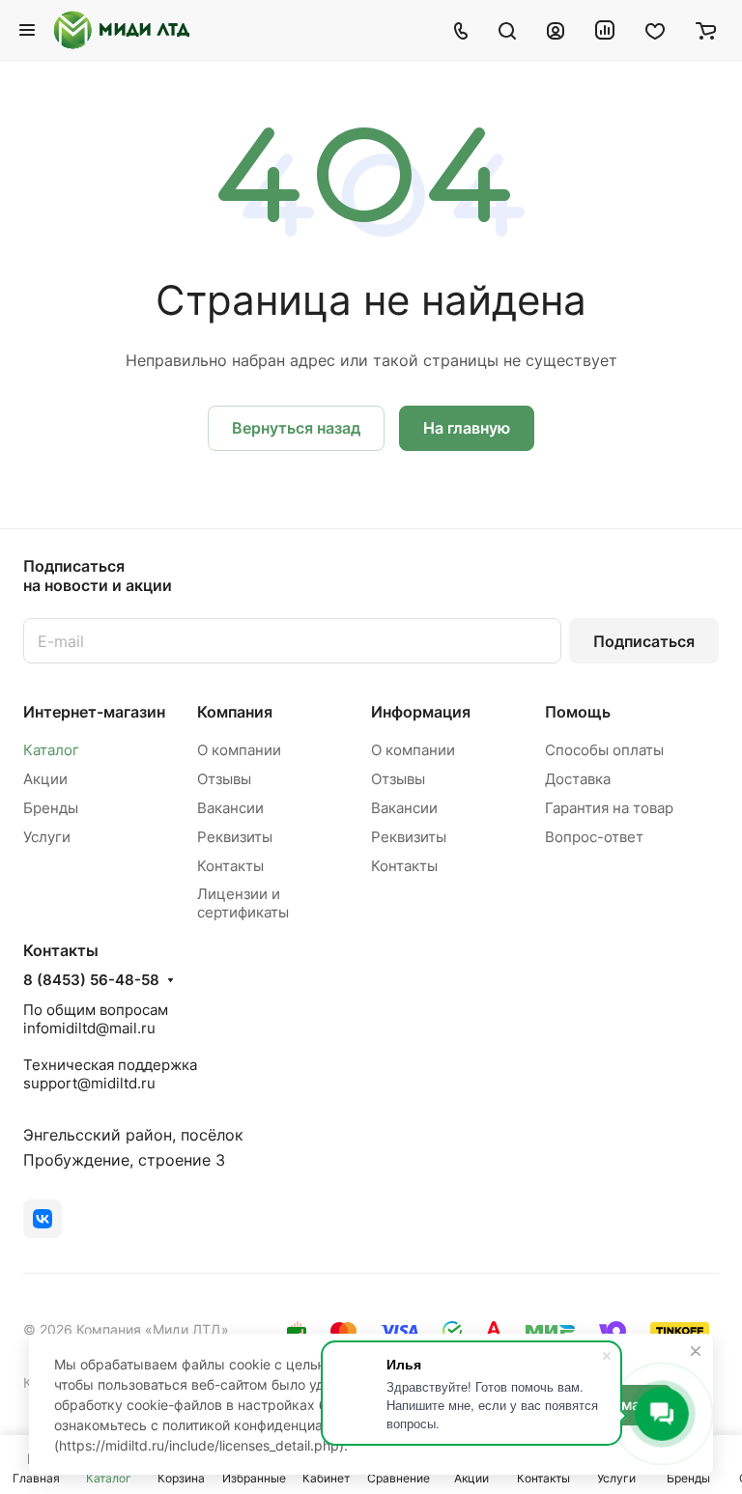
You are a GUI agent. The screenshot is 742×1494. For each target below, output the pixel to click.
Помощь (578, 711)
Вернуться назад (296, 427)
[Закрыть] (695, 1351)
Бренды (50, 808)
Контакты (230, 866)
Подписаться (644, 641)
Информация (421, 711)
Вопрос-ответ (594, 837)
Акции (45, 779)
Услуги (47, 837)
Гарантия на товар (609, 808)
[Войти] (555, 30)
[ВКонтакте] (42, 1218)
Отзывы (224, 779)
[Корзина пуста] (706, 30)
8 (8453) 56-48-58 (91, 980)
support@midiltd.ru (89, 1083)
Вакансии (230, 808)
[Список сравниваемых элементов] (604, 30)
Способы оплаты (604, 750)
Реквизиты (234, 837)
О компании (239, 750)
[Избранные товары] (655, 30)
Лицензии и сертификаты (243, 903)
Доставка (578, 779)
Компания (234, 711)
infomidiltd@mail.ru (89, 1028)
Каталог (51, 750)
